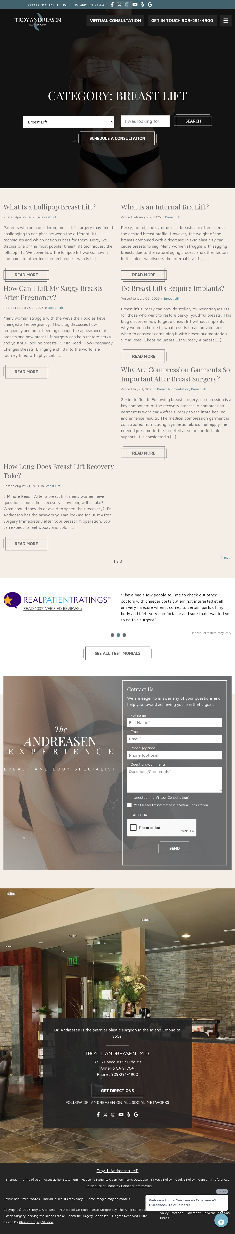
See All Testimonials (117, 653)
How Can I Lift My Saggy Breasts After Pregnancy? (53, 292)
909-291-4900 (124, 1074)
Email (136, 732)
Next (225, 557)
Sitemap (12, 1179)
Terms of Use (30, 1179)
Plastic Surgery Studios (36, 1222)
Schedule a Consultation (117, 138)
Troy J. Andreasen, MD (118, 1170)
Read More (26, 274)
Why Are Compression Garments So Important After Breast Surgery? (175, 374)
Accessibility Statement (61, 1179)
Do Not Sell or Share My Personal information (119, 1186)
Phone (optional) (144, 748)
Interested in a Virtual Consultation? (160, 797)
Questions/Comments (149, 764)
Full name (139, 715)
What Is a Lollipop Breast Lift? (49, 206)
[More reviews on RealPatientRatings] (58, 602)
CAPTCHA (139, 815)
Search (193, 121)
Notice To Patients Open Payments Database (114, 1179)
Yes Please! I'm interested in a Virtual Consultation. (171, 805)
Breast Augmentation (173, 389)
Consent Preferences (213, 1179)
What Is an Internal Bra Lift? (165, 206)
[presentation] (162, 828)
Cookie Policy (185, 1179)
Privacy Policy (161, 1179)
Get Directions (117, 1090)
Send (174, 848)
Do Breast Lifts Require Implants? (172, 288)
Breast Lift (48, 217)
